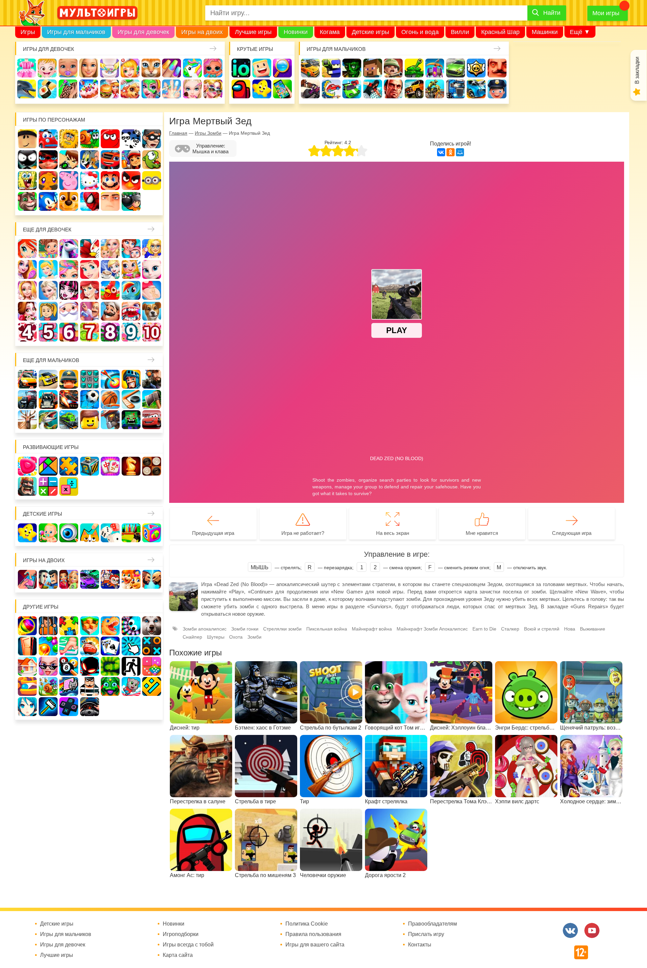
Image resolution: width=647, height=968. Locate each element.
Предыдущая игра (213, 533)
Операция (171, 88)
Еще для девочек (47, 229)
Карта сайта (178, 955)
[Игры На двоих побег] (110, 579)
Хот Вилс (476, 88)
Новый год (68, 311)
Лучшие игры (253, 32)
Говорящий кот (27, 201)
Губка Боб (27, 180)
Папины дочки (48, 311)
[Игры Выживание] (151, 399)
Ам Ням (151, 159)
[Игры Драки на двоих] (151, 579)
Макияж (192, 88)
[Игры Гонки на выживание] (68, 399)
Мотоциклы (434, 88)
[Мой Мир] (460, 152)
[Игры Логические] (48, 466)
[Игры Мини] (151, 666)
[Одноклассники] (450, 152)
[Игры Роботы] (110, 419)
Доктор (130, 68)
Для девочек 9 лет (131, 332)
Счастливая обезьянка (48, 180)
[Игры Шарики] (48, 646)
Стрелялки (331, 68)
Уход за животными (130, 88)
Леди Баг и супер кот (48, 159)
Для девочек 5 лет (48, 332)
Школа (48, 248)
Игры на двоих (202, 32)
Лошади (68, 248)
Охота (236, 637)
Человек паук (89, 201)
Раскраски (89, 248)
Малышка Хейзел (47, 68)
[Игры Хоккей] (131, 399)
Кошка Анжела (151, 269)
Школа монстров (68, 290)
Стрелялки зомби (282, 628)
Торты (88, 88)
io (241, 68)
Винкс (27, 248)
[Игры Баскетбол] (110, 399)
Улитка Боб (89, 138)
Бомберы (131, 201)
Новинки (296, 32)
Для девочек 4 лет (27, 332)
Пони (131, 290)
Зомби (351, 68)
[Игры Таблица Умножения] (68, 486)
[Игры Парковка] (27, 379)
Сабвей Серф (131, 159)
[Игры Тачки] (151, 419)
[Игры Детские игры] (27, 532)
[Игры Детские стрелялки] (131, 532)
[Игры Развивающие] (151, 532)
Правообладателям (432, 924)
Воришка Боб (151, 138)
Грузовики (455, 88)
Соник (48, 201)
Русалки (89, 290)
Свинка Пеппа (68, 180)
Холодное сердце (48, 290)
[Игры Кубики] (110, 532)
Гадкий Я (110, 201)
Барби (88, 68)
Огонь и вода (420, 32)
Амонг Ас (241, 88)
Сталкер (510, 628)
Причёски (27, 269)
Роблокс (27, 138)
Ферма (110, 290)
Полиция (497, 88)
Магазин (131, 269)
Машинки (545, 32)
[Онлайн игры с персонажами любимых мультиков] (97, 13)
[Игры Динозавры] (110, 625)
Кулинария (47, 88)
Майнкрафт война (372, 628)
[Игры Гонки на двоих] (89, 579)
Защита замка (434, 68)
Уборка (109, 68)
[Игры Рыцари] (131, 379)
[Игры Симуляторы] (89, 706)
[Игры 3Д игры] (89, 625)
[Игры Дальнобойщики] (48, 399)
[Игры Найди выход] (27, 646)
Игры (28, 32)
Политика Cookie (306, 924)
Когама (330, 32)
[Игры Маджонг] (110, 466)
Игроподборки (180, 934)
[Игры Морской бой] (89, 646)
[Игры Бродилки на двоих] (131, 579)
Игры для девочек (143, 32)
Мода (213, 88)
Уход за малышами (68, 68)
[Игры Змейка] (110, 666)
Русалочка (89, 269)
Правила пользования (313, 934)
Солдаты (393, 68)
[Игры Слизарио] (131, 625)
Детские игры (370, 32)
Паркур (372, 88)
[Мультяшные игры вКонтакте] (570, 930)
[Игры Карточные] (110, 646)
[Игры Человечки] (89, 666)
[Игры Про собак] (151, 625)
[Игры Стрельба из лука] (110, 379)
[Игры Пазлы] (68, 466)
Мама (131, 248)
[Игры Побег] (48, 625)
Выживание (592, 628)
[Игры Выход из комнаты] (131, 666)
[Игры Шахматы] (131, 466)
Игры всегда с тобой (188, 944)
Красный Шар (500, 32)
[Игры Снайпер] (151, 379)
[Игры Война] (68, 379)
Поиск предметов (282, 68)
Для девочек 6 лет (68, 332)
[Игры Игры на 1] (68, 646)
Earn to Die (484, 628)
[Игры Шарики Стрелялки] (27, 625)
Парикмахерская (68, 269)
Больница (151, 248)
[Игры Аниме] (27, 706)
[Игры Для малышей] (48, 532)
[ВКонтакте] (441, 152)
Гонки (310, 68)
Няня (110, 248)
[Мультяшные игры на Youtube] (591, 930)
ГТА (393, 88)
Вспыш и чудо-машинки (110, 159)
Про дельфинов (26, 88)
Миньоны (151, 180)
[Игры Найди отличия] (68, 532)
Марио (110, 180)
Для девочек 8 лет (110, 332)
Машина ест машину (331, 88)
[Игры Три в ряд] (27, 466)
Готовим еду (109, 88)
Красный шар (110, 138)
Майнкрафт (372, 68)
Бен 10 (68, 159)
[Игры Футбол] (89, 399)
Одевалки (26, 68)
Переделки (89, 311)
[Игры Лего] (89, 419)
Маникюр (171, 68)
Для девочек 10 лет (151, 332)
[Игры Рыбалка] (48, 419)
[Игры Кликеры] (131, 646)
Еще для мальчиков (51, 360)
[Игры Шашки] (151, 466)
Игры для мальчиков (76, 32)
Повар (110, 311)
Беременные (151, 290)
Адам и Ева (68, 138)
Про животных (151, 311)
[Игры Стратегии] (27, 486)
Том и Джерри (89, 159)
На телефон (282, 88)
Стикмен (27, 159)
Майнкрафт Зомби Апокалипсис (432, 628)
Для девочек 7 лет (89, 332)
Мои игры (605, 13)
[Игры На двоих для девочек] (68, 579)
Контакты (419, 944)
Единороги (192, 68)
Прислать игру (426, 934)
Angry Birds (131, 180)
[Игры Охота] (27, 419)
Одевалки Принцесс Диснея (27, 311)
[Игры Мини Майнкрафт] (48, 706)
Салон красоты (151, 88)
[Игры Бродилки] (48, 686)
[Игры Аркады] (68, 686)
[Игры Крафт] (89, 379)
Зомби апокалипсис (204, 628)
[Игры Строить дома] (27, 666)
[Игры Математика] (48, 486)
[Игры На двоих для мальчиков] (48, 579)
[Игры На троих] (68, 625)
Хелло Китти (89, 180)
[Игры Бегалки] (131, 686)
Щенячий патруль (68, 201)
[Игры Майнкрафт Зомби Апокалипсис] (131, 419)
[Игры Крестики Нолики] (151, 646)
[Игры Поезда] (68, 419)
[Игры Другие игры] (68, 706)
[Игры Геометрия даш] (151, 686)
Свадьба (27, 290)
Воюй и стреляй (541, 628)
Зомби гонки (244, 628)
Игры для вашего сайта (314, 944)
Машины (455, 68)
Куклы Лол (213, 68)
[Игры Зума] (110, 686)
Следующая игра (571, 533)
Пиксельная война (326, 628)
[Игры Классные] (48, 666)
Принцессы (48, 269)
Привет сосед (497, 68)
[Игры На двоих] (27, 579)
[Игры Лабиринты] (27, 686)
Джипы (414, 88)
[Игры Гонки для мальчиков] (48, 379)
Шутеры (310, 88)
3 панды (131, 138)
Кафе (110, 269)
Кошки (151, 68)
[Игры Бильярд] (68, 666)
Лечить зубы (131, 311)
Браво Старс (476, 68)
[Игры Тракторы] (27, 399)
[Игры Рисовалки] (89, 532)
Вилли (460, 32)
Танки (414, 68)
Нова (569, 628)
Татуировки (68, 88)
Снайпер (192, 637)
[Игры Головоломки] (89, 466)
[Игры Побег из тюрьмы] (89, 686)
